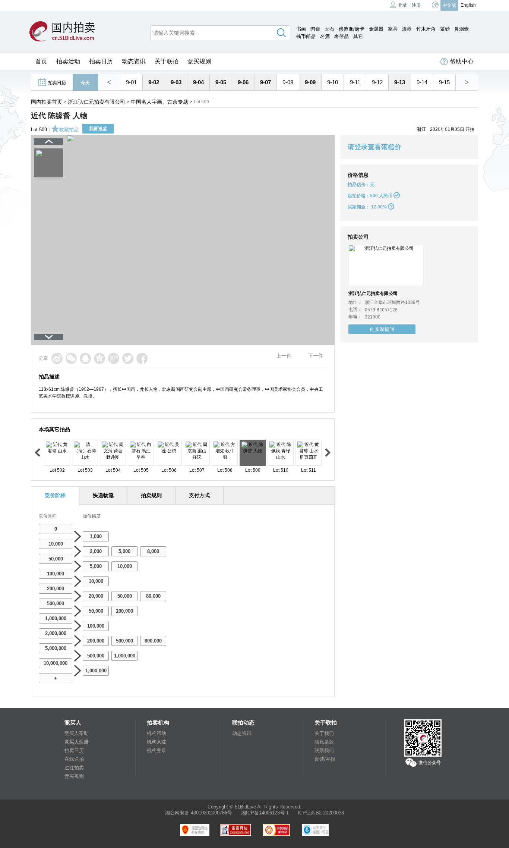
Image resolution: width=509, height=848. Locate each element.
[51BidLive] (63, 32)
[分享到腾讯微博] (113, 358)
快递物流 (103, 495)
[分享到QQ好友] (85, 358)
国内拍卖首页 (46, 102)
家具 (393, 29)
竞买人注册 (76, 742)
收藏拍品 (69, 129)
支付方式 (199, 495)
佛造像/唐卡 (351, 29)
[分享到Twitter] (127, 358)
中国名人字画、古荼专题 (159, 102)
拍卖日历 (101, 61)
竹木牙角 (426, 29)
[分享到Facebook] (142, 358)
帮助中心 (462, 61)
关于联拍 (166, 61)
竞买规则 (199, 61)
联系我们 (324, 750)
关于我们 (324, 733)
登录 (402, 5)
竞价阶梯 (55, 495)
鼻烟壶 (461, 29)
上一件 (284, 356)
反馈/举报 (324, 759)
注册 (416, 5)
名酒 (325, 36)
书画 (301, 29)
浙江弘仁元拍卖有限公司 (96, 102)
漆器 (407, 29)
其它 (358, 36)
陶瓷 (315, 29)
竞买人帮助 (76, 733)
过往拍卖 (74, 767)
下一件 (315, 356)
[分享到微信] (71, 358)
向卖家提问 (382, 329)
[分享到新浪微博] (57, 358)
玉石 (329, 29)
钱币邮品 (306, 36)
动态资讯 (134, 61)
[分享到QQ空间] (99, 358)
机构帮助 (156, 733)
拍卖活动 (68, 61)
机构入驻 (156, 742)
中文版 (449, 5)
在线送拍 (74, 759)
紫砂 (445, 29)
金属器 (376, 29)
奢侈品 (341, 36)
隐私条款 (324, 742)
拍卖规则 (151, 495)
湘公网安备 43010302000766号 (198, 813)
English (468, 5)
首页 (41, 61)
